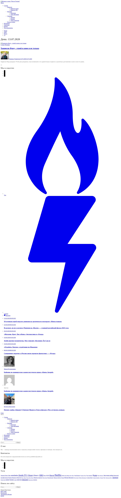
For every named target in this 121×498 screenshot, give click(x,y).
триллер (25, 480)
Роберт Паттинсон (82, 477)
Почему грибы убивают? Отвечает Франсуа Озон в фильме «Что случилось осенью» (34, 410)
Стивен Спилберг (96, 477)
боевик (12, 479)
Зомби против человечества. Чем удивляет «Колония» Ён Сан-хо (27, 341)
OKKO (63, 475)
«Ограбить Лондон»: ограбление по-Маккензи (20, 347)
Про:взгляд (4, 493)
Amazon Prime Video (6, 475)
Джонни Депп (83, 475)
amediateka (14, 475)
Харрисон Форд (109, 477)
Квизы (6, 26)
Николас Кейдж (57, 477)
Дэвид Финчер (100, 475)
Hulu (45, 475)
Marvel (51, 475)
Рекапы (13, 19)
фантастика (30, 479)
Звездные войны (108, 475)
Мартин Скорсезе (38, 477)
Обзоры (13, 17)
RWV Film (3, 491)
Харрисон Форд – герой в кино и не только (20, 48)
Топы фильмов (15, 14)
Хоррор (115, 477)
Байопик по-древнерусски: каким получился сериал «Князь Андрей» (29, 372)
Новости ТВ (14, 10)
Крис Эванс (24, 477)
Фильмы (9, 11)
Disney (30, 475)
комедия (19, 479)
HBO (41, 475)
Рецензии (13, 13)
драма (15, 479)
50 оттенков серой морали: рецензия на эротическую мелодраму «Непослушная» (33, 321)
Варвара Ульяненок (14, 59)
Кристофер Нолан (30, 477)
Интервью (7, 23)
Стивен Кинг (90, 477)
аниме (7, 479)
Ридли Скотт (76, 477)
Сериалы (9, 16)
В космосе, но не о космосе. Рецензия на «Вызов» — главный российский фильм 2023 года (36, 328)
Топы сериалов (15, 20)
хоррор (35, 479)
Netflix (58, 475)
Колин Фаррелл (12, 477)
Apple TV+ (23, 475)
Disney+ (36, 475)
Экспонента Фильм (6, 494)
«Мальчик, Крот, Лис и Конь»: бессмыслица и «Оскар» (24, 334)
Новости (9, 7)
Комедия (19, 477)
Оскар (62, 477)
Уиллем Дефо (102, 477)
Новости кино (15, 8)
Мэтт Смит (45, 477)
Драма (94, 475)
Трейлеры (6, 25)
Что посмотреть (8, 28)
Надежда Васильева (9, 406)
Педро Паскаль (69, 477)
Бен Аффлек (67, 475)
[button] (60, 3)
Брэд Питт (72, 475)
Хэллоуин (3, 479)
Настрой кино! (50, 477)
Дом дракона (89, 475)
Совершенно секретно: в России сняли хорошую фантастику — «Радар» (30, 353)
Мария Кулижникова (10, 369)
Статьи (6, 5)
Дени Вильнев (77, 475)
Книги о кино (11, 22)
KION (47, 475)
